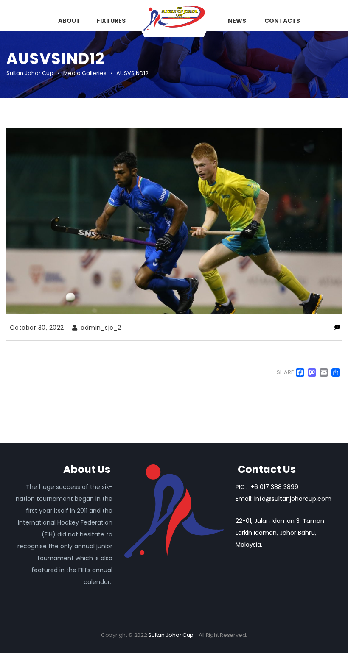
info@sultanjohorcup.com (292, 499)
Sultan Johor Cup (171, 635)
